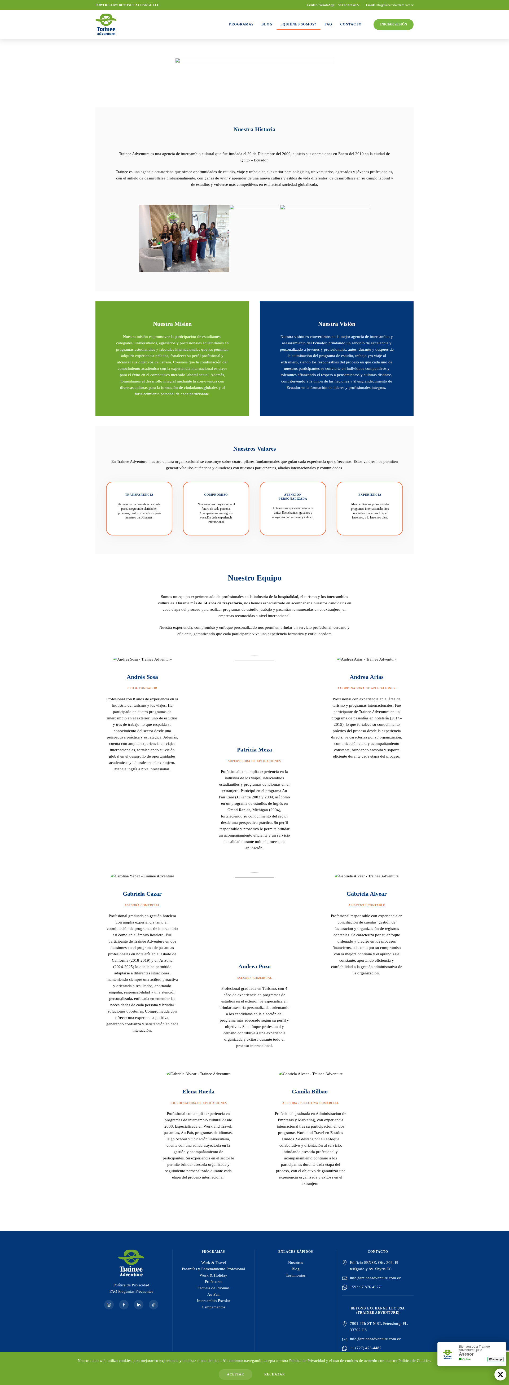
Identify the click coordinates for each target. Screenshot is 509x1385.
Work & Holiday (213, 1275)
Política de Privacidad (131, 1285)
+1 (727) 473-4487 (365, 1348)
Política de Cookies (414, 1360)
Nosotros (295, 1262)
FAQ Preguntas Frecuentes (131, 1291)
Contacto (351, 24)
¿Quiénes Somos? (298, 24)
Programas (241, 24)
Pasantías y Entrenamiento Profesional (213, 1269)
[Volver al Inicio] (106, 24)
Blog (267, 24)
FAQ (328, 24)
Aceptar (235, 1374)
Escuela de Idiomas (214, 1288)
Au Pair (213, 1294)
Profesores (213, 1282)
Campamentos (213, 1307)
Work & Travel (213, 1262)
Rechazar (274, 1374)
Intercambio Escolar (213, 1301)
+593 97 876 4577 (347, 5)
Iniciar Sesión (393, 24)
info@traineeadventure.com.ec (395, 5)
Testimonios (296, 1275)
